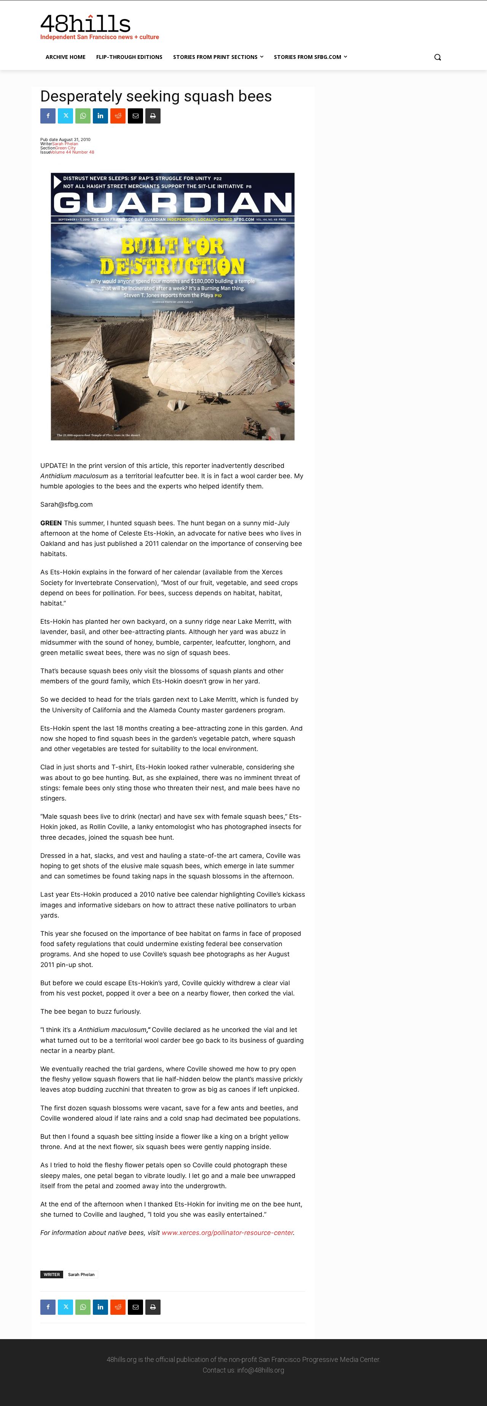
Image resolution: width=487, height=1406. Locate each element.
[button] (437, 57)
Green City (65, 148)
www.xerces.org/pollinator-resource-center (227, 1232)
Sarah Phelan (65, 143)
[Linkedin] (100, 116)
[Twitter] (65, 116)
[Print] (153, 116)
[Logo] (101, 26)
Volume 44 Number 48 (72, 152)
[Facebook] (48, 116)
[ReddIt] (118, 116)
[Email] (135, 116)
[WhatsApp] (83, 116)
